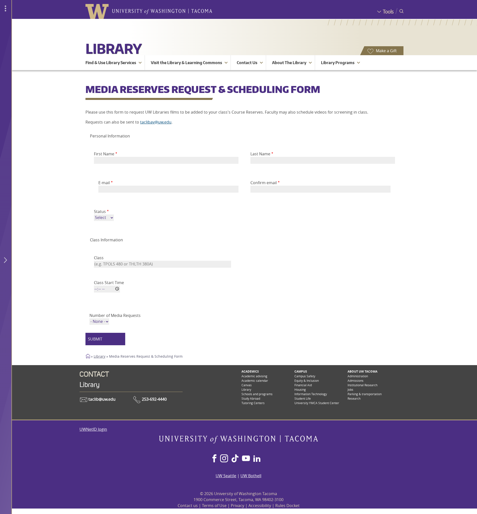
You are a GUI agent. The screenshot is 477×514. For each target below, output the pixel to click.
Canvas (246, 385)
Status (100, 211)
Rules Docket (287, 505)
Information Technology (310, 394)
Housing (300, 389)
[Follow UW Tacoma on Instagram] (224, 459)
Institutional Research (362, 385)
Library (113, 48)
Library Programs (338, 62)
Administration (358, 376)
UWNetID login (93, 429)
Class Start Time (109, 282)
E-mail (104, 182)
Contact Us (247, 62)
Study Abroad (250, 398)
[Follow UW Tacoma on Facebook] (214, 459)
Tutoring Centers (253, 403)
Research (354, 398)
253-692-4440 (154, 399)
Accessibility (259, 505)
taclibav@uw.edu (155, 122)
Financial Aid (303, 385)
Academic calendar (254, 381)
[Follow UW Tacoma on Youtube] (246, 459)
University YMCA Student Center (316, 403)
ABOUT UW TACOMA (362, 371)
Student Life (302, 398)
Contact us (188, 505)
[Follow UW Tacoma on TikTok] (235, 459)
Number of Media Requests (115, 315)
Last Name (260, 154)
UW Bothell (250, 475)
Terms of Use (214, 505)
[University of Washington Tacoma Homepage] (238, 442)
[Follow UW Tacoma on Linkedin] (257, 459)
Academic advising (254, 376)
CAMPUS (300, 371)
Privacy (237, 505)
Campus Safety (304, 376)
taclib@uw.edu (101, 399)
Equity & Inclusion (306, 381)
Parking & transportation (365, 394)
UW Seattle (226, 475)
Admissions (355, 381)
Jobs (350, 389)
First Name (104, 154)
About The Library (289, 62)
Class (99, 257)
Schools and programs (257, 394)
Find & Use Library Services (110, 62)
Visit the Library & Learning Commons (186, 62)
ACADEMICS (250, 371)
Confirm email (263, 182)
